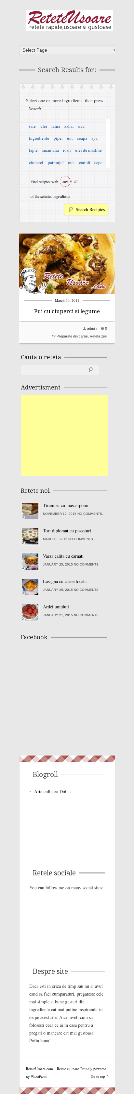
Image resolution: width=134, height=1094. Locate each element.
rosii (67, 150)
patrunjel (56, 162)
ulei (43, 126)
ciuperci (36, 162)
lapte (33, 150)
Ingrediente (39, 138)
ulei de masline (88, 150)
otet (71, 162)
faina (55, 126)
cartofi (84, 162)
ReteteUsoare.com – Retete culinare (69, 20)
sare (32, 126)
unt (70, 138)
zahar (69, 126)
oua (81, 126)
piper (58, 138)
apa (94, 138)
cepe (98, 162)
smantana (50, 150)
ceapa (82, 138)
